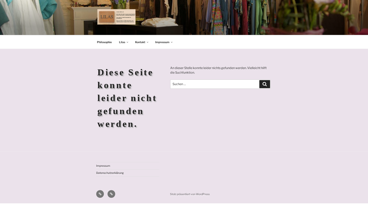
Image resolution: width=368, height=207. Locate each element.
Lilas (122, 42)
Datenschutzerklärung (110, 172)
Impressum (162, 42)
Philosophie (104, 42)
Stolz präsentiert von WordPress (190, 194)
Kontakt (140, 42)
